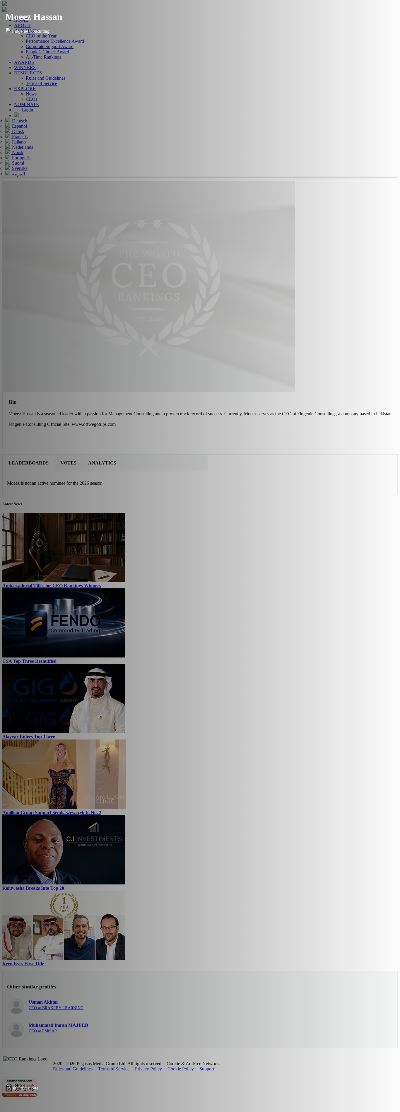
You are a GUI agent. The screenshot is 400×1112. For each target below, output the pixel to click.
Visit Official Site (23, 1088)
